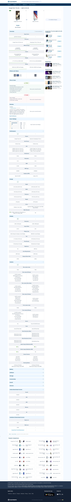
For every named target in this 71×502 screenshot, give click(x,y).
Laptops (14, 4)
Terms (30, 493)
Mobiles (9, 4)
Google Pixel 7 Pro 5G (18, 21)
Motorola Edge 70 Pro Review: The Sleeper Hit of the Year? (57, 82)
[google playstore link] (49, 495)
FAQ (32, 493)
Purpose (18, 493)
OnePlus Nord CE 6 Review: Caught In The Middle (57, 77)
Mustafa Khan (54, 73)
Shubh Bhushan (55, 88)
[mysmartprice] (12, 2)
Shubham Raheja (55, 65)
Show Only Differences (39, 31)
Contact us (10, 493)
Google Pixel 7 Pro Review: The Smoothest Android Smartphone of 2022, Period (57, 64)
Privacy (26, 493)
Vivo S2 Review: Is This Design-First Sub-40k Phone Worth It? (57, 72)
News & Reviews (32, 4)
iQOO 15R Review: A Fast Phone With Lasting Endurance (57, 86)
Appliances (25, 4)
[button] (22, 1)
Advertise (22, 493)
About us (14, 493)
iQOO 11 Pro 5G (35, 21)
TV (19, 4)
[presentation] (10, 15)
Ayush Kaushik (55, 83)
